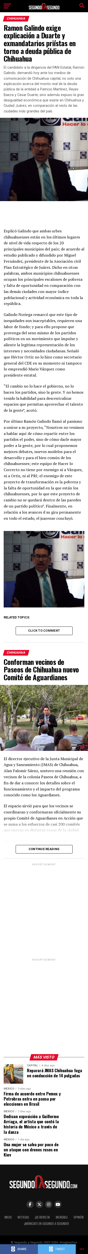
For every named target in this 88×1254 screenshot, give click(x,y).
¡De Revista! (42, 1217)
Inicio (8, 1217)
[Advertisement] (44, 911)
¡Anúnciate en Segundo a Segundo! (46, 1223)
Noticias (23, 1217)
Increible (62, 1217)
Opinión (79, 1217)
